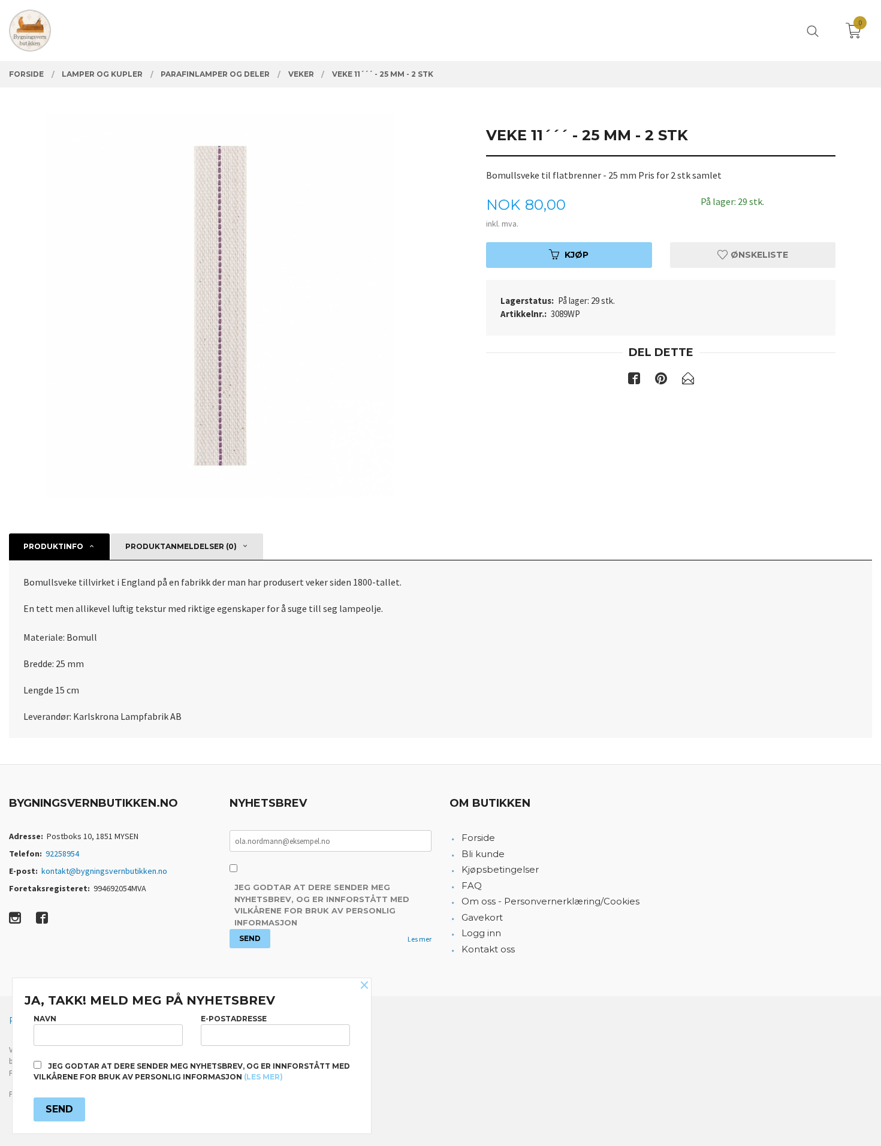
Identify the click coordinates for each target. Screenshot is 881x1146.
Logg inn (481, 933)
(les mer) (263, 1076)
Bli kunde (483, 854)
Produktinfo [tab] (53, 546)
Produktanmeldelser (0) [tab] (181, 546)
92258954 (62, 853)
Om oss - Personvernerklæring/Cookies (550, 901)
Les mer (420, 938)
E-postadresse (234, 1018)
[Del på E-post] (688, 380)
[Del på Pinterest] (661, 380)
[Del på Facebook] (634, 380)
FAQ (471, 885)
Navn (45, 1018)
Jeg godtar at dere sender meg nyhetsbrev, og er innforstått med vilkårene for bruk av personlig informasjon (321, 904)
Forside (478, 837)
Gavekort (482, 917)
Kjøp (577, 254)
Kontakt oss (488, 949)
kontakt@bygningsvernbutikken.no (104, 870)
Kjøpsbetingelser (500, 869)
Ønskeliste (758, 254)
